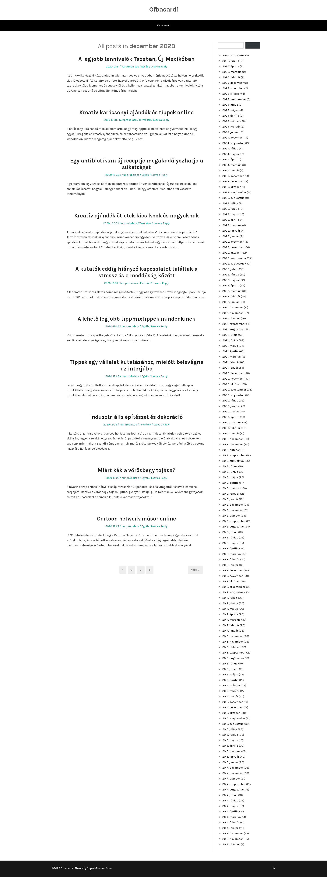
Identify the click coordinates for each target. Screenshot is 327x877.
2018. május (230, 543)
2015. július (229, 729)
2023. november (233, 181)
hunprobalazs (130, 66)
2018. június (230, 537)
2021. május (230, 345)
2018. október (231, 515)
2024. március (231, 165)
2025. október (231, 93)
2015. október (231, 713)
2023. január (230, 236)
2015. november (232, 707)
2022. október (231, 252)
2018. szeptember (233, 521)
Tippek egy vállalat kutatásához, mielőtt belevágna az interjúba (136, 365)
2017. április (230, 614)
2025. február (231, 126)
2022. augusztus (233, 263)
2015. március (231, 751)
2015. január (230, 762)
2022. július (230, 269)
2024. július (230, 148)
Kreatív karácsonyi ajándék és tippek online (136, 112)
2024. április (230, 159)
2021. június (230, 340)
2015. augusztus (233, 723)
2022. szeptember (234, 258)
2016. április (230, 680)
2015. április (230, 745)
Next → (195, 570)
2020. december (233, 373)
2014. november (232, 773)
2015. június (230, 734)
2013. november (232, 839)
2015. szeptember (233, 718)
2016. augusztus (233, 658)
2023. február (231, 230)
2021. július (229, 334)
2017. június (230, 603)
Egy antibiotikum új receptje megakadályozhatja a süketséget (136, 163)
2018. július (229, 532)
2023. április (230, 219)
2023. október (231, 187)
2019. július (229, 466)
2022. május (230, 280)
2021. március (231, 356)
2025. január (230, 132)
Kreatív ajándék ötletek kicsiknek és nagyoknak (136, 215)
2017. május (230, 608)
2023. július (230, 203)
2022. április (230, 285)
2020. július (230, 400)
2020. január (230, 433)
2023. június (230, 208)
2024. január (230, 170)
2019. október (231, 450)
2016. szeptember (233, 652)
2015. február (230, 756)
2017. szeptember (233, 587)
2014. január (230, 828)
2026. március (231, 71)
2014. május (230, 806)
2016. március (231, 685)
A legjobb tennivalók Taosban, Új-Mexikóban (136, 59)
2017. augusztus (233, 592)
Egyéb (145, 66)
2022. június (230, 274)
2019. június (230, 471)
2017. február (230, 625)
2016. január (230, 696)
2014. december (232, 767)
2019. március (231, 488)
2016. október (231, 647)
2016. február (230, 691)
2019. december (232, 439)
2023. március (231, 225)
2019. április (230, 482)
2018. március (231, 554)
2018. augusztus (233, 526)
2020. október (231, 384)
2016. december (232, 636)
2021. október (231, 318)
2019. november (232, 444)
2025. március (231, 121)
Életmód (145, 283)
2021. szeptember (233, 324)
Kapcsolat (163, 25)
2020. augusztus (233, 395)
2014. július (229, 795)
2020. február (231, 428)
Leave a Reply (159, 66)
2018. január (230, 565)
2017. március (231, 619)
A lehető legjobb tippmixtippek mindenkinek (136, 319)
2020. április (230, 417)
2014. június (230, 800)
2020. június (230, 406)
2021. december (232, 307)
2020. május (230, 411)
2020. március (231, 422)
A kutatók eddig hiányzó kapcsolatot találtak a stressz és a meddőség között (136, 272)
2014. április (230, 811)
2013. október (231, 844)
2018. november (232, 510)
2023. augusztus (233, 198)
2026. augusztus (233, 55)
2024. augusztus (233, 143)
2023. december (233, 176)
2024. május (230, 154)
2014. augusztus (233, 789)
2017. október (231, 581)
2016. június (230, 669)
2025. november (233, 88)
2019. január (230, 499)
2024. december (233, 137)
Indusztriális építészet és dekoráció (136, 417)
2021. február (230, 362)
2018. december (232, 504)
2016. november (232, 641)
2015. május (230, 740)
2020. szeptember (234, 389)
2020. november (233, 378)
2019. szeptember (233, 455)
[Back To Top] (273, 868)
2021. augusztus (233, 329)
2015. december (232, 702)
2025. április (230, 115)
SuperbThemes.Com (99, 868)
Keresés (253, 45)
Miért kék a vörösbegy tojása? (136, 470)
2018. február (230, 559)
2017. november (232, 576)
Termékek (145, 119)
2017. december (232, 570)
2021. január (230, 367)
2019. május (230, 477)
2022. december (233, 241)
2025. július (230, 104)
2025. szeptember (234, 99)
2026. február (231, 77)
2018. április (230, 548)
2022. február (231, 296)
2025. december (233, 82)
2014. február (230, 822)
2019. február (230, 493)
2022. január (230, 302)
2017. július (229, 597)
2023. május (230, 214)
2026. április (230, 66)
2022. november (233, 247)
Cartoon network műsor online (136, 518)
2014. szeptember (233, 784)
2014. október (231, 778)
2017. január (230, 630)
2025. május (230, 110)
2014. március (231, 817)
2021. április (230, 351)
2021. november (232, 313)
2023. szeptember (234, 192)
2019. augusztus (233, 460)
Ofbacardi (163, 9)
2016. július (229, 663)
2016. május (230, 674)
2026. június (230, 61)
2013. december (232, 833)
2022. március (231, 291)
